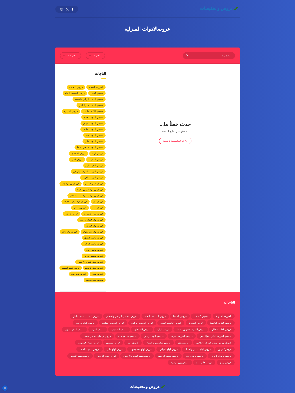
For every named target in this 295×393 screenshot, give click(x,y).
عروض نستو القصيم (71, 267)
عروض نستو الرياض (94, 267)
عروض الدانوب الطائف (93, 129)
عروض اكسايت (76, 87)
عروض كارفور (71, 213)
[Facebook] (72, 9)
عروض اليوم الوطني (94, 183)
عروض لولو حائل (69, 231)
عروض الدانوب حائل (94, 141)
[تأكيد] (187, 55)
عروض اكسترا (96, 93)
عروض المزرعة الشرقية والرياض (88, 171)
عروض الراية (97, 153)
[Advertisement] (175, 95)
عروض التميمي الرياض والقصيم (89, 99)
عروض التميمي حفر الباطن (91, 105)
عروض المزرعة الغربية (93, 177)
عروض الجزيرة (71, 111)
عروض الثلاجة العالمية (93, 111)
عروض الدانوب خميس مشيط (90, 147)
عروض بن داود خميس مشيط (90, 189)
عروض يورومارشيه (94, 280)
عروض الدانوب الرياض (93, 123)
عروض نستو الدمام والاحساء (90, 261)
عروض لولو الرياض (94, 225)
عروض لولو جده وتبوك (93, 231)
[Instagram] (61, 9)
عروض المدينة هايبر (94, 165)
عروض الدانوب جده (94, 135)
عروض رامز (97, 207)
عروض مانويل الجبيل (93, 237)
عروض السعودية (95, 159)
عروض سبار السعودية (93, 213)
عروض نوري (97, 273)
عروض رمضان (80, 207)
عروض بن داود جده (70, 183)
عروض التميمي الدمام (75, 93)
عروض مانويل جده (94, 249)
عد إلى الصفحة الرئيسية (174, 141)
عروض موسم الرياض (93, 255)
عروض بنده (98, 201)
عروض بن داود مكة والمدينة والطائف (86, 195)
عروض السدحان (78, 153)
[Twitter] (67, 9)
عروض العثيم (77, 159)
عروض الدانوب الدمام (93, 117)
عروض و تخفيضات (217, 8)
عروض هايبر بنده (78, 273)
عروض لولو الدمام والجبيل (91, 219)
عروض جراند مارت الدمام (75, 201)
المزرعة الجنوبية (96, 87)
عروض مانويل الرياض (93, 243)
